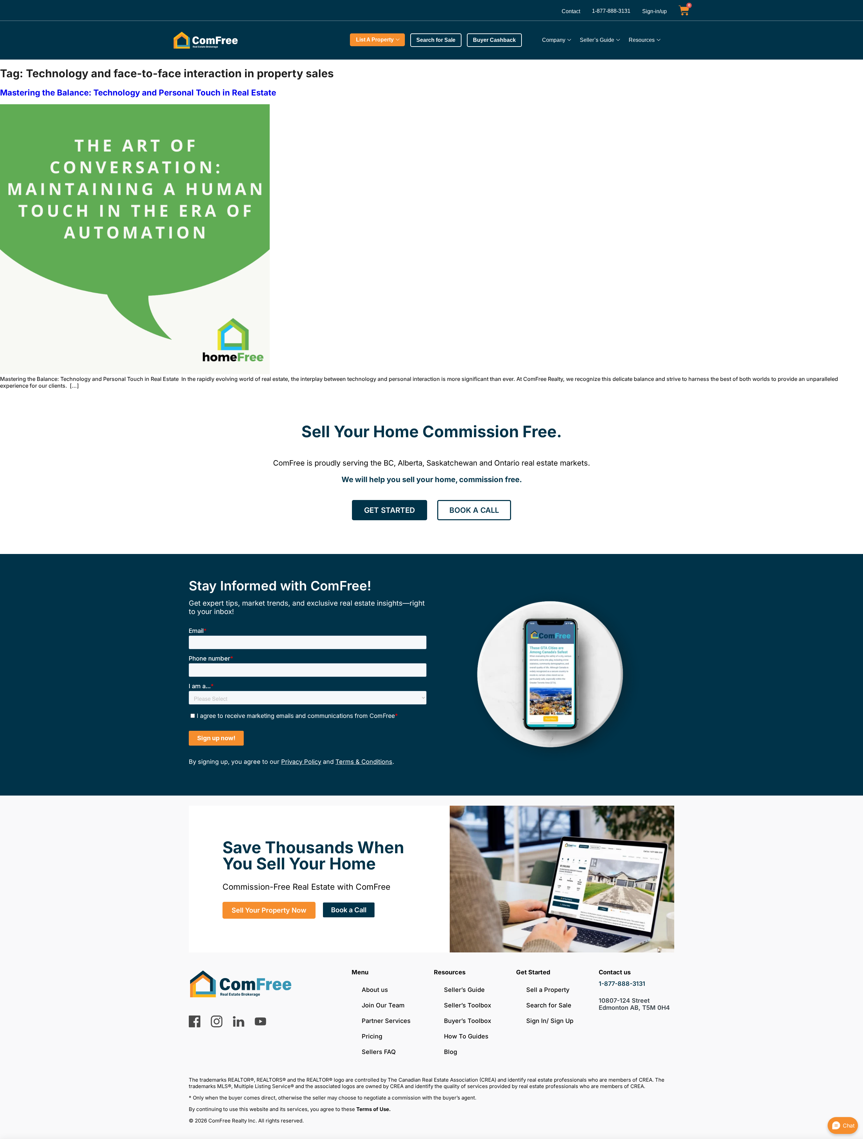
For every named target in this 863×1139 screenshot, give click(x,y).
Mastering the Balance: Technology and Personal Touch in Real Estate (138, 93)
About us (375, 989)
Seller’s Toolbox (467, 1005)
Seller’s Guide (597, 40)
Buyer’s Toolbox (467, 1020)
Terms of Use (372, 1109)
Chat (849, 1125)
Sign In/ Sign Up (549, 1020)
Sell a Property (547, 989)
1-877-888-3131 (611, 11)
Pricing (372, 1036)
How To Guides (466, 1036)
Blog (450, 1051)
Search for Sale (548, 1005)
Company (553, 40)
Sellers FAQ (379, 1051)
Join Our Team (383, 1005)
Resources (642, 40)
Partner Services (386, 1020)
